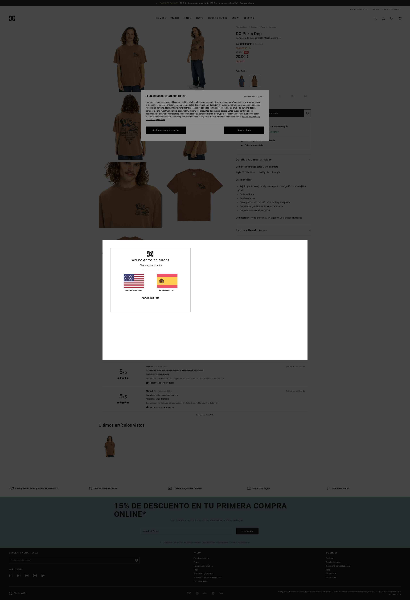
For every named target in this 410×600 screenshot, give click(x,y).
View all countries (150, 298)
